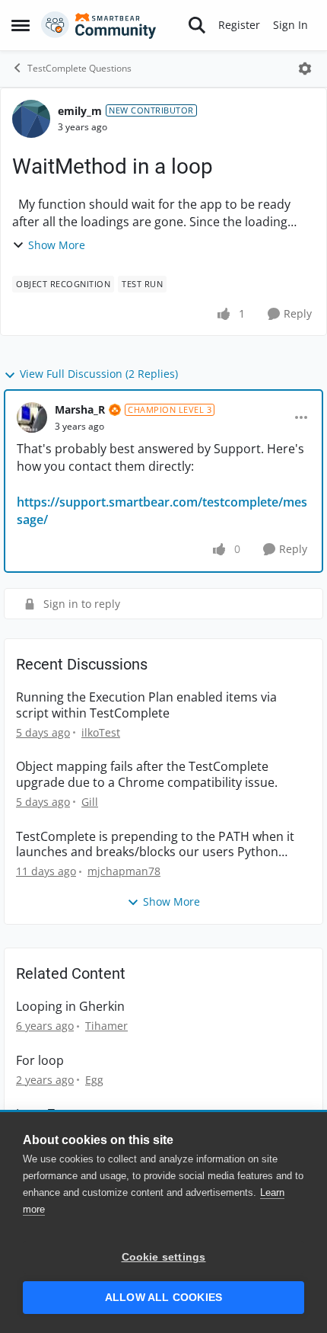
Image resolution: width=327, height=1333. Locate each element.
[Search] (197, 25)
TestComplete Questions (79, 68)
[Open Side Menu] (20, 25)
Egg (94, 1079)
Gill (89, 801)
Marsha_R (80, 409)
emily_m (80, 111)
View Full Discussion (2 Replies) (99, 373)
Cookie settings (164, 1257)
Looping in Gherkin (70, 1007)
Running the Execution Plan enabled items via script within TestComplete (146, 705)
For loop (40, 1061)
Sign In (290, 25)
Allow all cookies (163, 1297)
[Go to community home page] (99, 25)
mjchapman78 (123, 871)
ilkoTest (100, 732)
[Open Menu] (305, 68)
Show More (56, 245)
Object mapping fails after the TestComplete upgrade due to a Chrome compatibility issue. (147, 775)
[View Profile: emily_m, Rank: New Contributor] (31, 119)
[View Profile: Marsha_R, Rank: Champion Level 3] (32, 417)
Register (239, 25)
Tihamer (106, 1025)
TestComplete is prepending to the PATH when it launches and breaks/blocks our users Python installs (155, 845)
